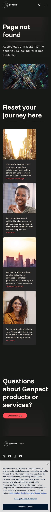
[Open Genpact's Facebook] (9, 456)
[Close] (47, 464)
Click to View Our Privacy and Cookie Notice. (28, 493)
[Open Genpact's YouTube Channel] (20, 456)
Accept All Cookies (25, 506)
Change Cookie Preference (25, 499)
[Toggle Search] (39, 5)
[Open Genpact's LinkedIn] (15, 456)
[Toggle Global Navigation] (46, 5)
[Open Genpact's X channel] (4, 456)
